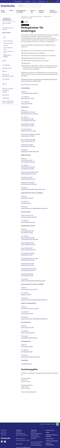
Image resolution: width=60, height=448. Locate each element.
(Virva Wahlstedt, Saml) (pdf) (28, 120)
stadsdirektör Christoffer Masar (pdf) (30, 151)
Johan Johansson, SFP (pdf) (27, 327)
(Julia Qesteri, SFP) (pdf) (27, 255)
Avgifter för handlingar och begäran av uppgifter (7, 90)
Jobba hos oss (42, 1)
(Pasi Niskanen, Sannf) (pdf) (27, 168)
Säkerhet (4, 71)
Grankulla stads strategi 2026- (8, 52)
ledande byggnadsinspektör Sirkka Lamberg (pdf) (33, 189)
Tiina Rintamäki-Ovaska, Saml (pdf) (29, 93)
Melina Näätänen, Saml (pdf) (28, 222)
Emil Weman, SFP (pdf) (26, 177)
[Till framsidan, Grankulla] (7, 5)
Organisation (5, 45)
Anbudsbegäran (6, 65)
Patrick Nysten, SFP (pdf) (27, 313)
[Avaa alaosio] (3, 25)
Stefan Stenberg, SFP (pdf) (27, 98)
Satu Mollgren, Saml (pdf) (27, 119)
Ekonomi (4, 60)
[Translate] (50, 1)
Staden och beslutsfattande (53, 11)
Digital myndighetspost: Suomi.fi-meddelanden (8, 102)
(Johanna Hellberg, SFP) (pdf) (28, 179)
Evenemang (27, 1)
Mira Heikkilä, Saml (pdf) (27, 351)
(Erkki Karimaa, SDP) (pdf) (27, 275)
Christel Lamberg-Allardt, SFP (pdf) (29, 172)
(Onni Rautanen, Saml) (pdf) (27, 260)
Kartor (34, 1)
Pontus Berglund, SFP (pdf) (27, 253)
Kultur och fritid (32, 11)
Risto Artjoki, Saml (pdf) (27, 160)
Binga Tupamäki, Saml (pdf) (27, 237)
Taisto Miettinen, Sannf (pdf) (28, 167)
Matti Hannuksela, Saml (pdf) (28, 139)
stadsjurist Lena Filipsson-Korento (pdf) (30, 357)
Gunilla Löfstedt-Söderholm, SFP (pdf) (30, 134)
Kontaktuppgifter (18, 1)
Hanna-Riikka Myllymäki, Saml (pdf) (29, 258)
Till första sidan (24, 16)
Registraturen (5, 95)
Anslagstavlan (5, 98)
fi (56, 1)
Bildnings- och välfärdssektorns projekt (8, 75)
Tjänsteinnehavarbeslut (8, 43)
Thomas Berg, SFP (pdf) (27, 346)
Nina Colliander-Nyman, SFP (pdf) (29, 289)
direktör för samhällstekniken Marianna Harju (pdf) (33, 280)
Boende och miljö (3, 11)
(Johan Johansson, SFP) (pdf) (27, 136)
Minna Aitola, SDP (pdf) (26, 103)
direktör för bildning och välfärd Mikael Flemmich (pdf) (34, 208)
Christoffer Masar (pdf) (26, 364)
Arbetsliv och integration (42, 11)
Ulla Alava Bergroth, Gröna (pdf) (29, 268)
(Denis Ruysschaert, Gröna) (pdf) (28, 184)
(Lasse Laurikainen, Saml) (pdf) (28, 249)
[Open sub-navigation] (6, 11)
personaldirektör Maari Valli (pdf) (29, 337)
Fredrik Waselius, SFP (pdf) (27, 124)
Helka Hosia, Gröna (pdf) (27, 144)
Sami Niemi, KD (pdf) (26, 203)
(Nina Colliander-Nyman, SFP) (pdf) (29, 113)
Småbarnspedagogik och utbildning (21, 11)
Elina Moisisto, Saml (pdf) (27, 198)
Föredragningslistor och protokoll (8, 28)
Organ (4, 37)
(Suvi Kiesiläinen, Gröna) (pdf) (28, 270)
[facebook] (2, 442)
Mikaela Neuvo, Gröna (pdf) (27, 182)
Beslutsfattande (6, 32)
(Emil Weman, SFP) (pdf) (27, 232)
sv (58, 1)
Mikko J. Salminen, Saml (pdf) (28, 332)
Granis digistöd (5, 79)
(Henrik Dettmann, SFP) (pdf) (28, 146)
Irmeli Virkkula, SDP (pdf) (27, 274)
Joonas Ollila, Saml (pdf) (27, 248)
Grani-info (4, 84)
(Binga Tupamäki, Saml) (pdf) (28, 141)
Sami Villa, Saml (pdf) (26, 129)
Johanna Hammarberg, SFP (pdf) (29, 217)
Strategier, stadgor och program (8, 48)
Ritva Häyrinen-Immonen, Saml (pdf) (30, 308)
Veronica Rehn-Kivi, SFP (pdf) (28, 112)
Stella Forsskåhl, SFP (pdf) (27, 243)
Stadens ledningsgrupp (8, 41)
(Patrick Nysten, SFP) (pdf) (27, 125)
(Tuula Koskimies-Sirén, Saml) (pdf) (29, 239)
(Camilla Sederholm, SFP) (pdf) (28, 174)
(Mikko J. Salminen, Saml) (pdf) (28, 131)
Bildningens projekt (7, 68)
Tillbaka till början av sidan (47, 424)
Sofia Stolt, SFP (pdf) (26, 294)
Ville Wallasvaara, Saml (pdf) (28, 162)
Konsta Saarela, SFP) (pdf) (27, 231)
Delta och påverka (6, 23)
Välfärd (11, 10)
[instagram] (5, 442)
